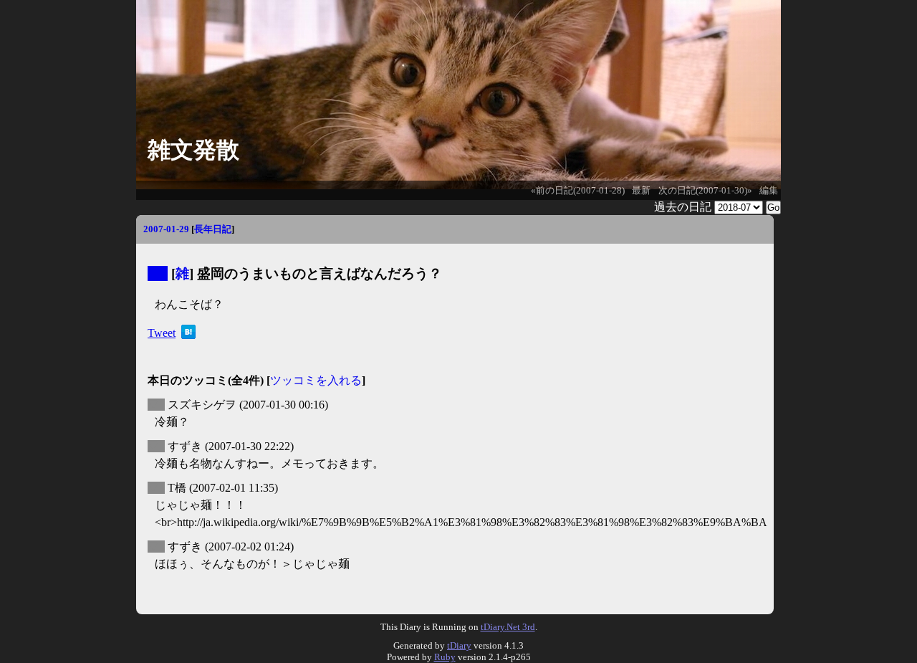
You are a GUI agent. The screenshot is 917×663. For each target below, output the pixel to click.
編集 (768, 191)
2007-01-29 (166, 229)
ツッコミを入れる (316, 380)
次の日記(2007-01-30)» (705, 191)
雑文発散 (193, 150)
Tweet (162, 333)
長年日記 (212, 229)
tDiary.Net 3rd (508, 626)
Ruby (445, 657)
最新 (641, 191)
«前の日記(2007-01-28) (578, 191)
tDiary (459, 645)
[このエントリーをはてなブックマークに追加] (188, 335)
